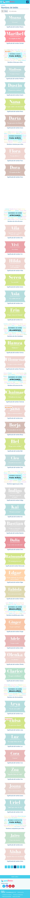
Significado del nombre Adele (15, 648)
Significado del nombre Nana (15, 111)
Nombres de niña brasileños (15, 697)
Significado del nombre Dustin (15, 95)
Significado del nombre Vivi (15, 254)
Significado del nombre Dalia (15, 549)
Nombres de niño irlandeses (15, 336)
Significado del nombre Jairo (15, 845)
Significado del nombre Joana (15, 796)
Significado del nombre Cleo (15, 467)
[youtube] (10, 886)
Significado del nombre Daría (15, 128)
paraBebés (3, 5)
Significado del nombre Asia (15, 303)
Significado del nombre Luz (15, 746)
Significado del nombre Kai (15, 517)
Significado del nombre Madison (15, 79)
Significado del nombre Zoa (15, 779)
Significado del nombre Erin (15, 320)
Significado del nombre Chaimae (15, 402)
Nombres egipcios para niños (15, 484)
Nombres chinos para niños (15, 62)
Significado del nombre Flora (15, 161)
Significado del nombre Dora (15, 177)
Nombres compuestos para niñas (15, 828)
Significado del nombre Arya (15, 713)
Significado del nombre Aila (15, 238)
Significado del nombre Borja (15, 435)
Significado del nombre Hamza (15, 352)
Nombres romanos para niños (15, 144)
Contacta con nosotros (6, 894)
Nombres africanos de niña (15, 385)
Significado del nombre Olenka (15, 664)
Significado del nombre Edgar (15, 582)
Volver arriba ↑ (15, 877)
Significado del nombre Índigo (15, 500)
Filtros (5, 11)
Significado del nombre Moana (15, 27)
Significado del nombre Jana (15, 418)
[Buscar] (28, 2)
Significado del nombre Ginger (15, 631)
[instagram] (7, 886)
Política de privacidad (6, 896)
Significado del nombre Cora (15, 763)
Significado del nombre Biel (15, 451)
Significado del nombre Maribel (15, 43)
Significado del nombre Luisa (15, 730)
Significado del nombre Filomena (15, 369)
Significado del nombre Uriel (15, 812)
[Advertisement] (15, 194)
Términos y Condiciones (18, 894)
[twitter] (3, 886)
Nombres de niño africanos (15, 221)
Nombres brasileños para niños (15, 615)
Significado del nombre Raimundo (15, 566)
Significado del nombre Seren (15, 287)
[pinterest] (13, 886)
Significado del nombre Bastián (15, 533)
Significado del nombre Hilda (15, 270)
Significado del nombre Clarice (15, 681)
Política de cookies (16, 896)
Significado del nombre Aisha (15, 861)
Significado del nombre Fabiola (15, 599)
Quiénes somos (21, 892)
